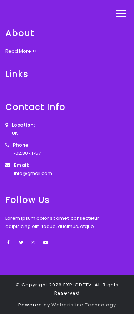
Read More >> (21, 51)
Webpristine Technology (83, 304)
